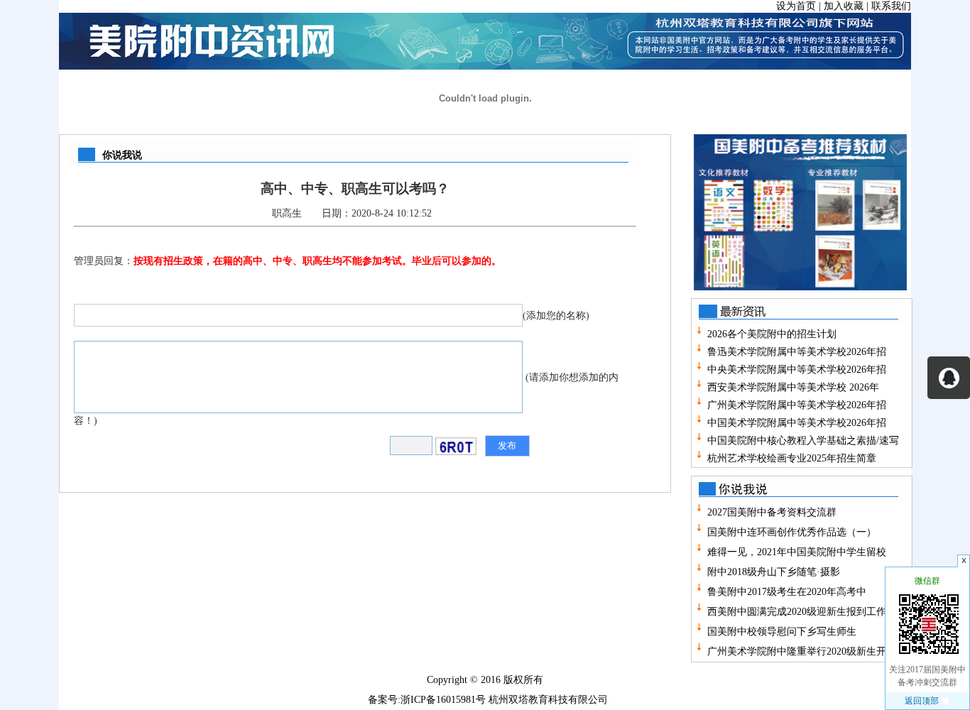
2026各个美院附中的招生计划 (772, 334)
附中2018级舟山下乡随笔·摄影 (772, 572)
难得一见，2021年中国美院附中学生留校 (795, 552)
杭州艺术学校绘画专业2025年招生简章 (791, 458)
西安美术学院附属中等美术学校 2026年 (793, 387)
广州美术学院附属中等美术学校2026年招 (796, 405)
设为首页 (796, 6)
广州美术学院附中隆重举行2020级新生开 (795, 651)
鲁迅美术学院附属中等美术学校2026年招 (796, 351)
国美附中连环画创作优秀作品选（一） (790, 532)
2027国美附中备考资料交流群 (770, 512)
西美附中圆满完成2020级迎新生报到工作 (795, 611)
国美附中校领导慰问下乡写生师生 (780, 631)
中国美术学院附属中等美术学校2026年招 (796, 422)
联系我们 (891, 6)
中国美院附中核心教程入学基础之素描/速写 (803, 440)
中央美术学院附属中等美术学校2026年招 (796, 369)
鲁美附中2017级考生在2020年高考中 (785, 591)
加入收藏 (843, 6)
